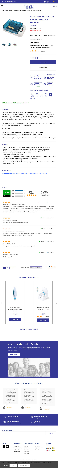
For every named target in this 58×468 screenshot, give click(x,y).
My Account (37, 446)
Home (3, 10)
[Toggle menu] (2, 6)
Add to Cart (15, 295)
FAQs (46, 96)
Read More (13, 354)
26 (41, 51)
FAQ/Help (26, 446)
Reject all (13, 465)
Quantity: (32, 57)
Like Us (50, 96)
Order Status (38, 449)
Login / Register (38, 448)
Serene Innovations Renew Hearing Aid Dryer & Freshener (27, 10)
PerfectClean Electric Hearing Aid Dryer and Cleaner (43, 309)
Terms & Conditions (18, 448)
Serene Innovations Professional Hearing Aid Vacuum (15, 309)
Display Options (24, 267)
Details (38, 86)
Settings (5, 465)
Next (56, 303)
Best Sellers (9, 10)
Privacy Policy (17, 446)
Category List (17, 451)
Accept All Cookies (24, 465)
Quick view (15, 292)
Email (41, 96)
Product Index (17, 449)
